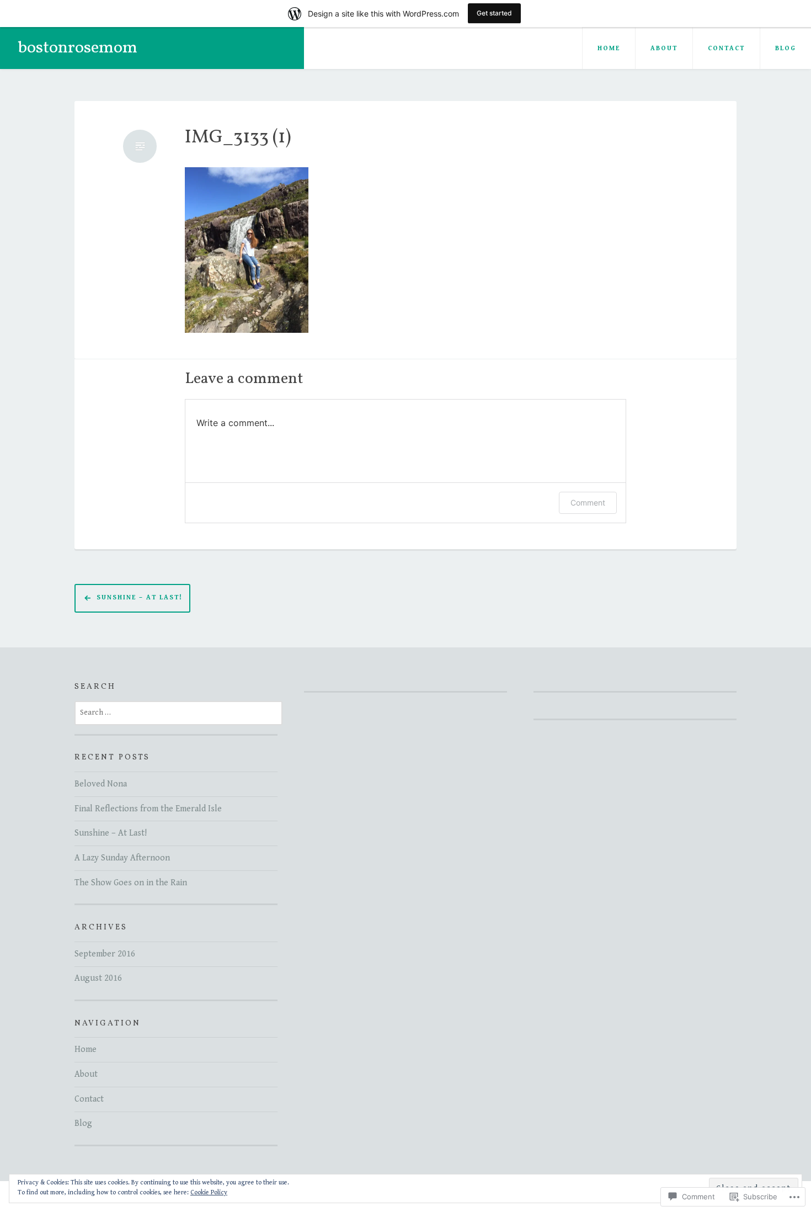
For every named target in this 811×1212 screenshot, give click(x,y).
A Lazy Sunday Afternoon (122, 858)
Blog (785, 48)
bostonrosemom (77, 48)
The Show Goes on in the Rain (130, 883)
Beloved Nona (100, 784)
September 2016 (104, 954)
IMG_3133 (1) (238, 138)
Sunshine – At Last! (140, 598)
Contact (726, 48)
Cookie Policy (208, 1192)
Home (608, 48)
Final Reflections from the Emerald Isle (148, 809)
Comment (587, 502)
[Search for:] (178, 712)
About (663, 48)
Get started (494, 13)
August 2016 (98, 978)
